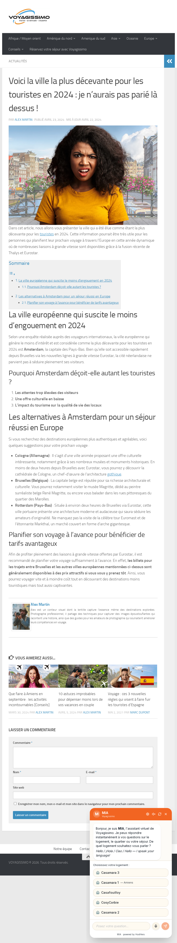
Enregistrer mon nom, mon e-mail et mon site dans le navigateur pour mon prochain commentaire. (81, 804)
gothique (114, 474)
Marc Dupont (140, 712)
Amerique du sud (93, 38)
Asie (114, 38)
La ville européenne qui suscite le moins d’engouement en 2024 (65, 280)
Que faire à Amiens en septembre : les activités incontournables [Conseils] (29, 699)
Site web (18, 787)
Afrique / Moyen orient (24, 38)
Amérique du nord (59, 38)
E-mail (91, 772)
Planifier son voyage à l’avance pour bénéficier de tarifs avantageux (73, 303)
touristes (47, 234)
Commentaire (22, 743)
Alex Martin (23, 120)
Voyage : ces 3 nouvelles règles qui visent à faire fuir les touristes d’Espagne (129, 699)
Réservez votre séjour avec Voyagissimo (58, 49)
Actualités (18, 61)
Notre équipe (63, 849)
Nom (17, 772)
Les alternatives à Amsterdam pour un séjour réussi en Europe (64, 296)
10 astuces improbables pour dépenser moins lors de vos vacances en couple (80, 699)
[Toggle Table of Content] (12, 274)
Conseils (14, 49)
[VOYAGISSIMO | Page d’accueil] (29, 16)
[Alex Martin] (21, 629)
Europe (149, 38)
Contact (85, 849)
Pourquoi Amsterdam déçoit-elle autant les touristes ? (64, 287)
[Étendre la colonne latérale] (169, 61)
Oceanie (132, 38)
